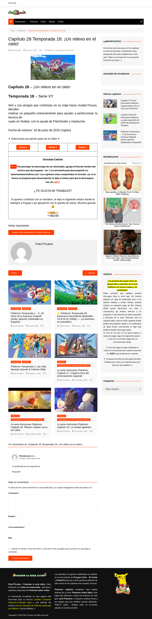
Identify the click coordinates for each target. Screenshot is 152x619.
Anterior (14, 273)
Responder (16, 472)
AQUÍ (56, 182)
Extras (43, 22)
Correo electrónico (16, 527)
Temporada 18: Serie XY (64, 50)
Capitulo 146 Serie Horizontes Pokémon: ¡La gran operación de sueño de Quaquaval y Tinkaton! (130, 120)
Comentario (13, 493)
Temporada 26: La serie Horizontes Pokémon (73, 365)
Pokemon (50, 50)
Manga (52, 22)
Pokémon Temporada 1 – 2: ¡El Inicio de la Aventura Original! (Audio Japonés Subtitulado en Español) (131, 137)
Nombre (12, 516)
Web (10, 538)
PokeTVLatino (16, 50)
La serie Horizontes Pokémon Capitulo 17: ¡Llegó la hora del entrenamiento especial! (73, 373)
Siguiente (91, 273)
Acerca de (12, 3)
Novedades (16, 309)
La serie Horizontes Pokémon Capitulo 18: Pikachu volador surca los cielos (29, 427)
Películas (34, 22)
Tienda (60, 22)
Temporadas (20, 22)
